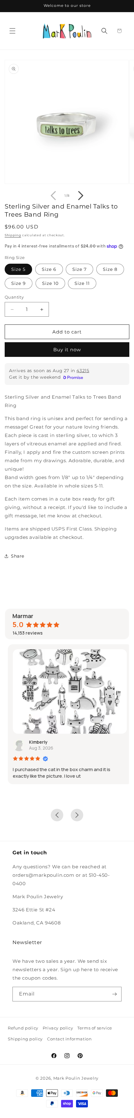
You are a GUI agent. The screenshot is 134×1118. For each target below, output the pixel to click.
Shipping (13, 235)
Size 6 (49, 269)
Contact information (69, 1038)
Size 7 (79, 269)
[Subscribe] (114, 994)
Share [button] (17, 556)
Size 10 (50, 283)
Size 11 (82, 283)
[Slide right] (81, 195)
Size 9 (18, 283)
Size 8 (110, 269)
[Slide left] (53, 195)
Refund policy (23, 1027)
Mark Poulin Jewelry (75, 1078)
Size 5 (18, 269)
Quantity (14, 297)
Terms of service (94, 1027)
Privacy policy (58, 1027)
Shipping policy (25, 1038)
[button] (12, 31)
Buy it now (67, 350)
